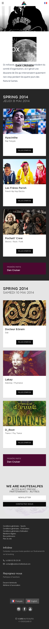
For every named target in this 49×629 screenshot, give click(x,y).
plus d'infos (24, 150)
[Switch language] (45, 3)
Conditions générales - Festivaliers (16, 528)
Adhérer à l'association (11, 585)
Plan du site (7, 538)
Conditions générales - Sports (14, 526)
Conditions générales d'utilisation (15, 531)
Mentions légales (9, 533)
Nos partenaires (9, 536)
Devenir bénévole (10, 582)
